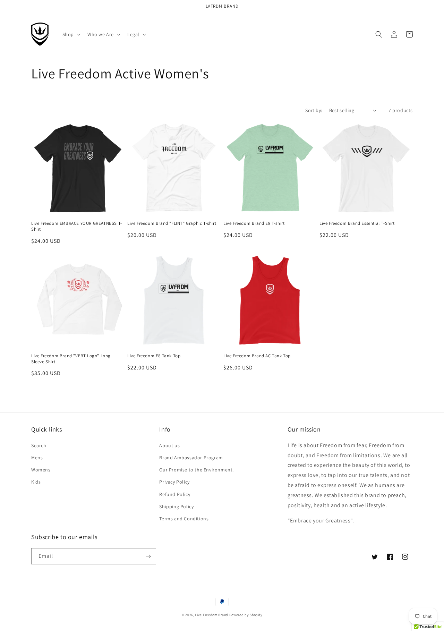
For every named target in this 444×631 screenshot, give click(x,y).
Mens (37, 457)
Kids (36, 482)
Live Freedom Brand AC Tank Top (257, 356)
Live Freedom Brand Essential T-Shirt (357, 223)
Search (38, 445)
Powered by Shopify (246, 615)
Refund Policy (174, 494)
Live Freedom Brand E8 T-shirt (253, 223)
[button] (70, 34)
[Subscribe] (148, 556)
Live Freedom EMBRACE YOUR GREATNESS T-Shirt (76, 226)
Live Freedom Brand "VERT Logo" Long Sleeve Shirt (71, 359)
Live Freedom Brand (211, 615)
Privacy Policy (174, 482)
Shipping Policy (176, 506)
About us (169, 445)
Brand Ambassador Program (191, 457)
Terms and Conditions (183, 518)
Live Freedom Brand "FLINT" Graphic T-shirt (171, 223)
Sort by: (313, 110)
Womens (41, 470)
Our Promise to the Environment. (196, 470)
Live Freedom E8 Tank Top (153, 356)
